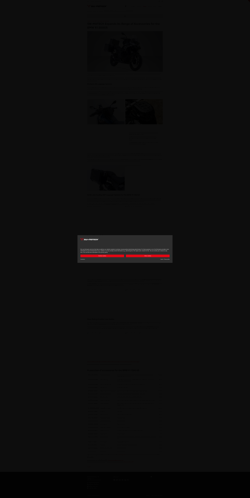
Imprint (161, 259)
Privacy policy (167, 259)
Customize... (83, 259)
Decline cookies (102, 255)
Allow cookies (147, 255)
